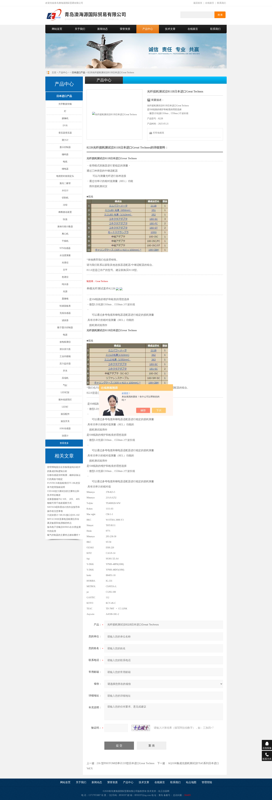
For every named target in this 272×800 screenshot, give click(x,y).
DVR (65, 125)
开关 (65, 370)
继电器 (65, 169)
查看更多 (64, 443)
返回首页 (197, 3)
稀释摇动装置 (65, 212)
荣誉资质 (125, 29)
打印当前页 (158, 132)
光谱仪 (65, 262)
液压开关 (65, 421)
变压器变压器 (65, 132)
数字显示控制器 (65, 327)
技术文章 (170, 29)
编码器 (65, 154)
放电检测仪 (65, 342)
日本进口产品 (64, 96)
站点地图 (191, 782)
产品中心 (147, 29)
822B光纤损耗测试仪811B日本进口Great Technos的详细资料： (127, 147)
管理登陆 (207, 782)
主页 (54, 72)
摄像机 (65, 118)
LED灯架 (65, 392)
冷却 (65, 205)
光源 (65, 291)
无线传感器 (65, 313)
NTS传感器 (65, 248)
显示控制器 (65, 147)
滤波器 (65, 320)
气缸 (65, 385)
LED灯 (65, 407)
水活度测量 (65, 255)
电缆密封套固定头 (65, 176)
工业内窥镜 (65, 356)
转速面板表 (65, 306)
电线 (65, 161)
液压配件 (65, 414)
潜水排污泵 (65, 349)
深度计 (65, 435)
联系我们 (221, 3)
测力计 (65, 140)
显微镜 (65, 298)
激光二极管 (65, 183)
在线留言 (209, 3)
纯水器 (65, 284)
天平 (65, 270)
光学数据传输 (65, 104)
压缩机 (65, 378)
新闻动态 (102, 29)
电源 (65, 334)
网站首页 (57, 29)
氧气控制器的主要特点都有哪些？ (63, 535)
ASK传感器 (65, 428)
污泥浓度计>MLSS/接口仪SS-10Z (63, 515)
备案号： (168, 795)
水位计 (65, 190)
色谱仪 (65, 277)
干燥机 (65, 241)
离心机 (65, 233)
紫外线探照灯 (65, 399)
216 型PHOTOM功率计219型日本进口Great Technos (125, 763)
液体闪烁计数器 (65, 226)
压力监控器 (65, 363)
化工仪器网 (163, 791)
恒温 (65, 219)
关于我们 (80, 29)
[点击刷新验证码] (141, 728)
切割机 (65, 197)
